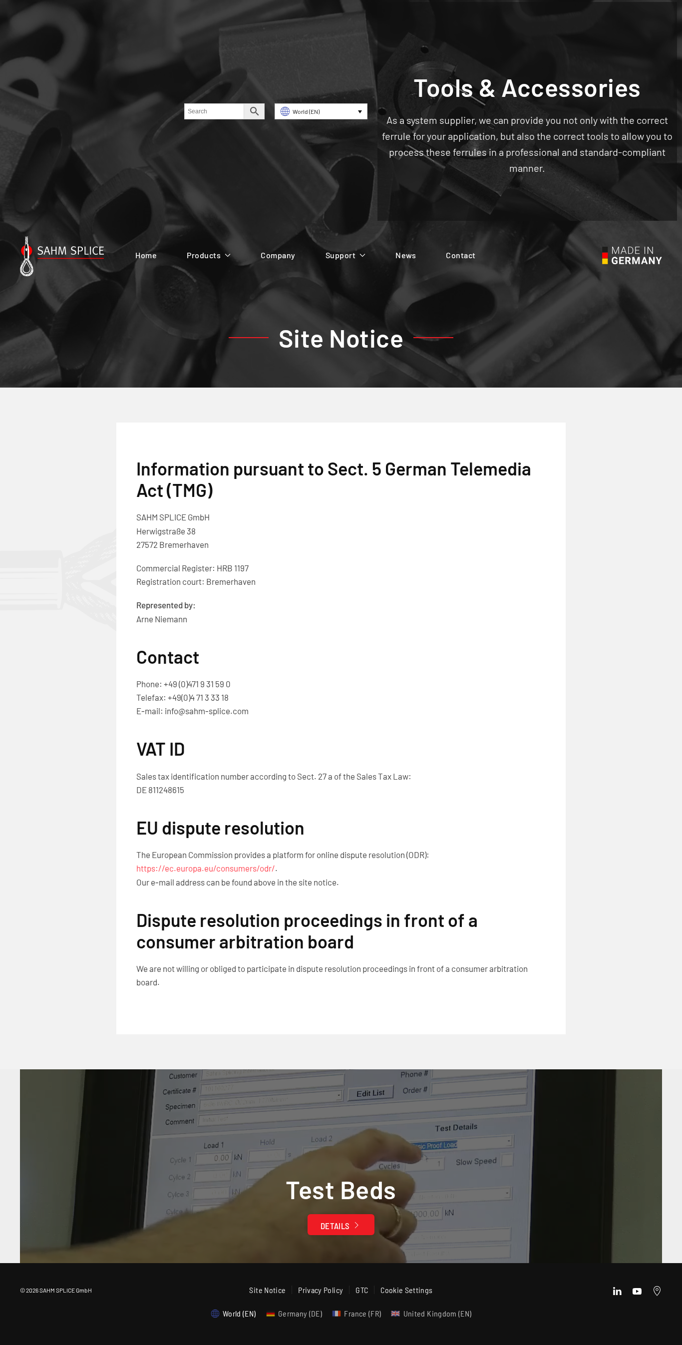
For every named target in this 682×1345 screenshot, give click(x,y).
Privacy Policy (320, 1290)
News (405, 255)
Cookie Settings (406, 1290)
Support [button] (341, 255)
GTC (361, 1290)
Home (146, 255)
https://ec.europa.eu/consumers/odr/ (205, 868)
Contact (461, 255)
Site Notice (267, 1290)
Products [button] (204, 255)
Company (278, 255)
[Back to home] (62, 258)
